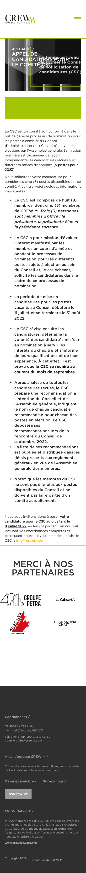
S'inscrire (18, 794)
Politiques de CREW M (47, 860)
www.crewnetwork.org (21, 842)
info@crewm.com (30, 540)
